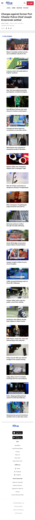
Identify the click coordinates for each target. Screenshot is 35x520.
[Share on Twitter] (8, 28)
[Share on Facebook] (6, 28)
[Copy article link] (11, 28)
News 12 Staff (4, 23)
